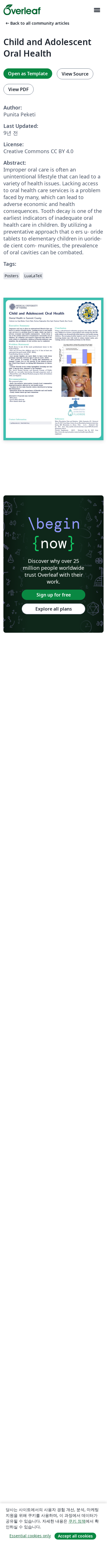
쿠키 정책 (77, 1521)
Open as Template (28, 73)
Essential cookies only (30, 1535)
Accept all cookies (75, 1536)
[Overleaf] (22, 10)
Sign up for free (54, 595)
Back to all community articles (37, 23)
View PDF (18, 89)
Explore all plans (53, 609)
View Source (75, 74)
